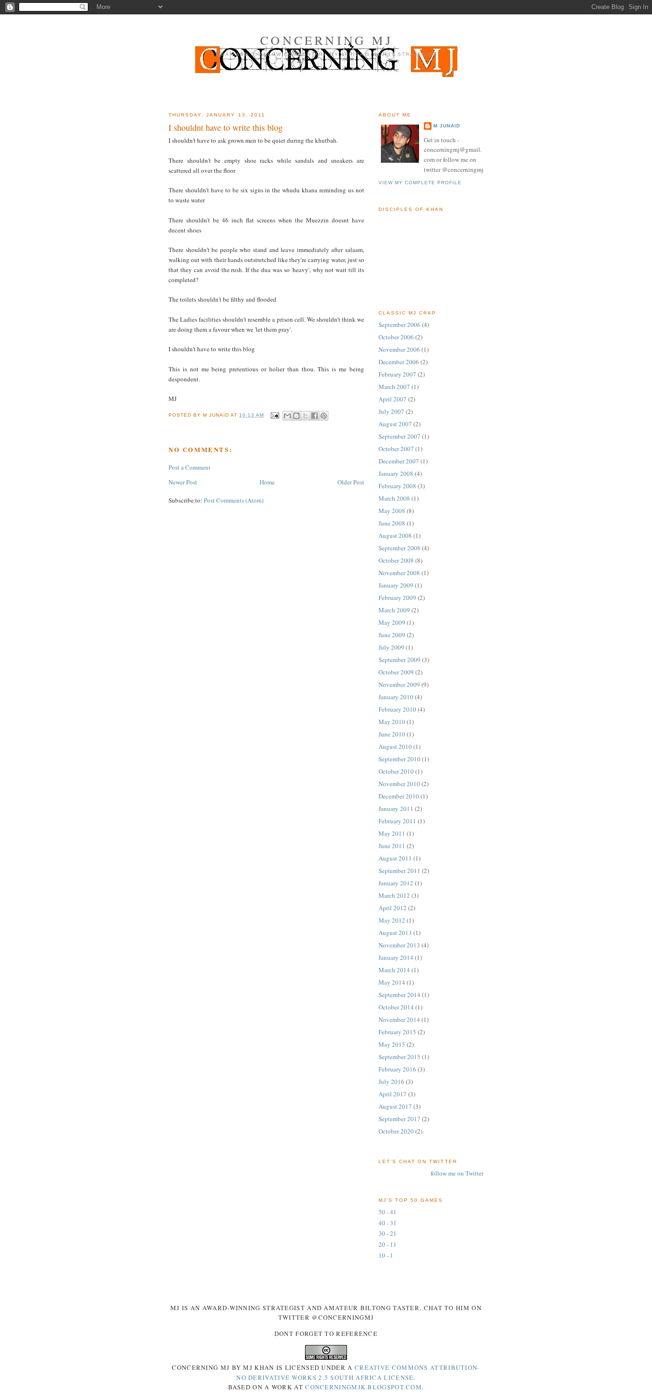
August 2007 (395, 424)
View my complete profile (420, 182)
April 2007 (393, 399)
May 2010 (392, 721)
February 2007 (397, 374)
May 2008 (392, 510)
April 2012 (393, 907)
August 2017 (395, 1106)
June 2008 (392, 523)
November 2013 (399, 945)
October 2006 (396, 337)
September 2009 (400, 659)
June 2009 (392, 634)
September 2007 (400, 436)
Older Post (350, 482)
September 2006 (400, 324)
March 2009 (394, 610)
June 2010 (392, 734)
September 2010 (400, 759)
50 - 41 (388, 1212)
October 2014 (396, 1007)
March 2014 (394, 970)
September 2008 (400, 548)
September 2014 (400, 994)
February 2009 (397, 597)
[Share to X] (305, 415)
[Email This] (287, 415)
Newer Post (182, 482)
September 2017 (400, 1118)
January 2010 (396, 697)
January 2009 (396, 585)
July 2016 (391, 1081)
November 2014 (399, 1019)
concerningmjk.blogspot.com (363, 1387)
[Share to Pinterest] (323, 415)
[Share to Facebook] (314, 415)
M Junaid (446, 125)
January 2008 (396, 473)
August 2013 (395, 932)
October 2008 (396, 560)
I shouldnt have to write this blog (225, 127)
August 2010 (395, 746)
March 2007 (394, 386)
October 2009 (396, 672)
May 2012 (392, 920)
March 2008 (394, 498)
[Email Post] (274, 415)
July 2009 (391, 647)
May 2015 (392, 1044)
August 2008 (395, 535)
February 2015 (397, 1032)
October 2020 (396, 1131)
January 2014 (396, 957)
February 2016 (397, 1069)
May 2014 (392, 982)
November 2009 (399, 684)
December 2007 (399, 461)
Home (267, 482)
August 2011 (395, 858)
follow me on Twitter (457, 1173)
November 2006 (399, 349)
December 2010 (399, 796)
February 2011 (397, 821)
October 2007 (396, 448)
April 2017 (393, 1094)
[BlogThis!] (296, 415)
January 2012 (396, 883)
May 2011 (392, 833)
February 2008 (397, 486)
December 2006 (399, 361)
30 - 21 (388, 1233)
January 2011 (396, 808)
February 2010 (397, 709)
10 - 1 (386, 1255)
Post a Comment (189, 467)
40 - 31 (388, 1222)
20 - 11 (388, 1244)
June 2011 (392, 845)
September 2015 (400, 1056)
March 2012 (394, 895)
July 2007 (391, 411)
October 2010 (396, 771)
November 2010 (399, 783)
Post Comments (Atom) (233, 500)
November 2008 (399, 572)
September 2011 (400, 870)
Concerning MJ (326, 40)
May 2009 (392, 622)
